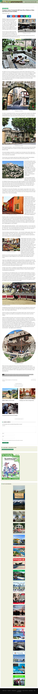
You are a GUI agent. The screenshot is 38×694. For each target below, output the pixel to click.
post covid (11, 375)
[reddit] (16, 16)
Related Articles (19, 383)
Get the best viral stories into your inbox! (7, 449)
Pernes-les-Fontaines (6, 375)
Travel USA (9, 690)
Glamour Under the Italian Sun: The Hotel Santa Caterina (9, 379)
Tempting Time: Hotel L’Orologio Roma (26, 400)
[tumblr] (24, 16)
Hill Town (20, 374)
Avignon (6, 374)
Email (3, 436)
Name (3, 433)
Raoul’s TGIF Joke (25, 690)
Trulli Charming (33, 379)
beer (8, 374)
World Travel (5, 8)
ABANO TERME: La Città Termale (8, 400)
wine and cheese (26, 375)
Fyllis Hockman (5, 13)
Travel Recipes (19, 690)
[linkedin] (21, 16)
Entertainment (31, 690)
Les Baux (31, 374)
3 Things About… (14, 690)
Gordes (17, 374)
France (14, 374)
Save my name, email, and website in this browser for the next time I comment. (12, 440)
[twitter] (11, 16)
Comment (3, 425)
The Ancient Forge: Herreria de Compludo (10, 415)
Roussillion (18, 375)
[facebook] (8, 16)
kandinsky (28, 374)
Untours (22, 375)
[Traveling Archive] (19, 1)
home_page (24, 374)
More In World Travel (19, 386)
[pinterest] (19, 16)
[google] (13, 16)
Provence (14, 375)
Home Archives (19, 691)
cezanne (11, 374)
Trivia (34, 690)
